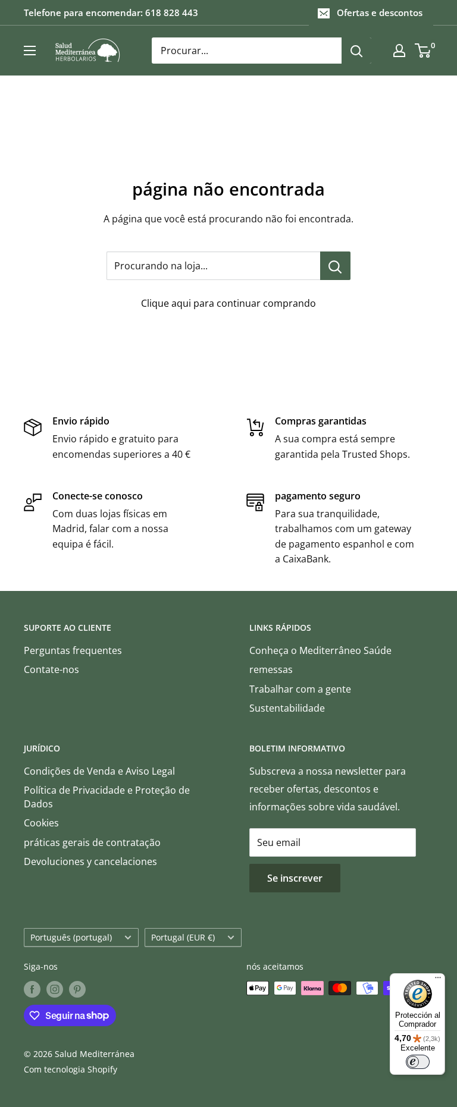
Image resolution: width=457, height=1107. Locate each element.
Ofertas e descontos (379, 12)
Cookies (41, 822)
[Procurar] (356, 50)
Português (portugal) (71, 937)
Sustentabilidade (287, 708)
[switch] (418, 1062)
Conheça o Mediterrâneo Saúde (320, 650)
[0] (423, 50)
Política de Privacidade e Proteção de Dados (107, 797)
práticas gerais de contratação (92, 842)
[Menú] (438, 980)
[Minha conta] (399, 50)
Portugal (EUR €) (183, 937)
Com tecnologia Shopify (70, 1069)
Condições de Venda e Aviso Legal (99, 771)
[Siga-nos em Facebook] (32, 989)
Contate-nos (51, 669)
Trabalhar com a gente (300, 689)
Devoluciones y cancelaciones (90, 861)
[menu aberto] (30, 50)
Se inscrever (295, 878)
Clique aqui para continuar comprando (228, 303)
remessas (271, 669)
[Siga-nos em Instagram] (54, 989)
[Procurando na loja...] (335, 265)
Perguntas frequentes (73, 650)
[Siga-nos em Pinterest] (77, 989)
